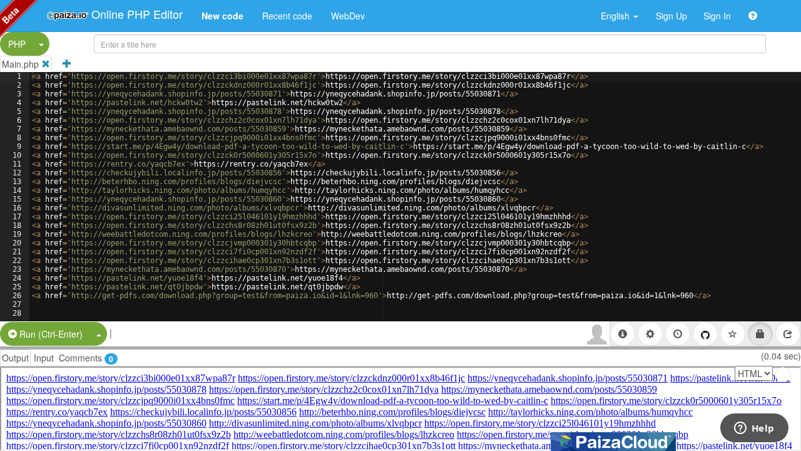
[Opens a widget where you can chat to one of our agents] (754, 429)
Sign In (717, 15)
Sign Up (671, 15)
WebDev (348, 15)
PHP (17, 44)
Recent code (287, 15)
